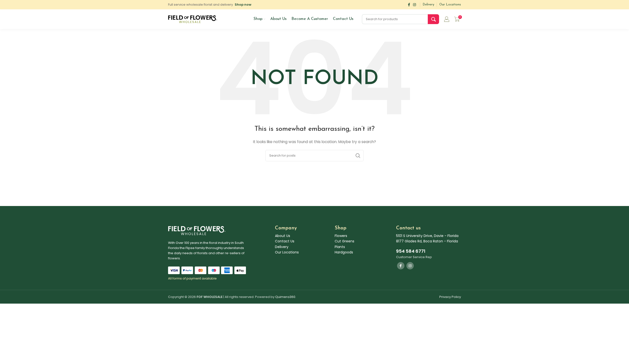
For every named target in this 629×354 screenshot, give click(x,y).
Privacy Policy (450, 297)
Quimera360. (285, 297)
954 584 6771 (410, 251)
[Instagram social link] (414, 4)
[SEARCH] (433, 19)
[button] (243, 4)
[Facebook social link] (409, 4)
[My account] (447, 19)
